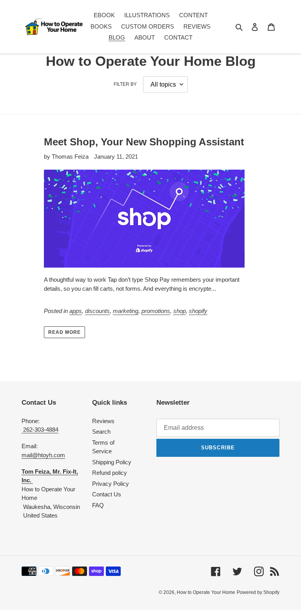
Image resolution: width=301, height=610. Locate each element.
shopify (198, 311)
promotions (155, 311)
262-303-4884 (40, 429)
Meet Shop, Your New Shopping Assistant (144, 142)
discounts (97, 311)
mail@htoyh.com (43, 455)
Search (101, 431)
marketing (125, 311)
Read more (64, 332)
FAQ (98, 505)
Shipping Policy (111, 462)
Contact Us (106, 494)
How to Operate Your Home (206, 592)
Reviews (103, 421)
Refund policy (109, 472)
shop (179, 311)
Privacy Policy (110, 483)
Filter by (125, 84)
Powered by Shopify (258, 592)
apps (75, 311)
